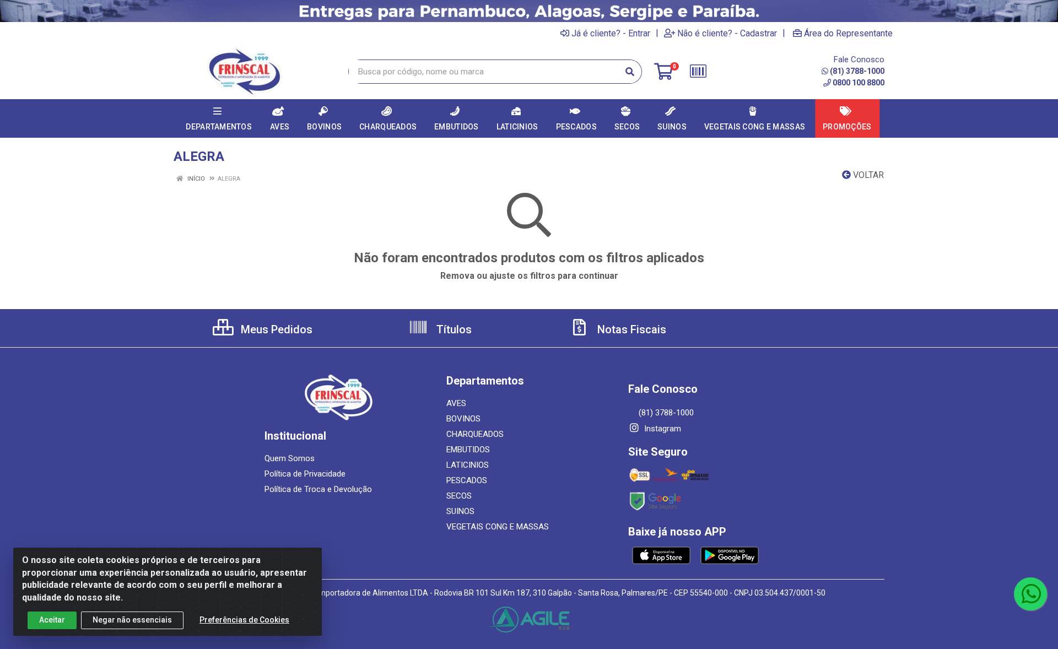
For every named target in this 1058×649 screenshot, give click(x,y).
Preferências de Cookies (244, 619)
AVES (456, 403)
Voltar (867, 175)
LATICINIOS (467, 465)
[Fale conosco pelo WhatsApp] (1030, 593)
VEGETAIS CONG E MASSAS (497, 527)
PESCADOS (466, 480)
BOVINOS (463, 419)
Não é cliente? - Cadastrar (727, 33)
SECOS (459, 496)
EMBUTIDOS (468, 450)
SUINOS (460, 511)
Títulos (453, 329)
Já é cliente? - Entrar (610, 33)
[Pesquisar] (629, 71)
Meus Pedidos (275, 329)
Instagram (661, 429)
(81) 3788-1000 (857, 71)
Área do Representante (848, 33)
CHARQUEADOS (475, 434)
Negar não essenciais (132, 619)
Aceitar (52, 619)
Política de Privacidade (305, 474)
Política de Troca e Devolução (318, 489)
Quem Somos (289, 458)
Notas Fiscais (630, 329)
